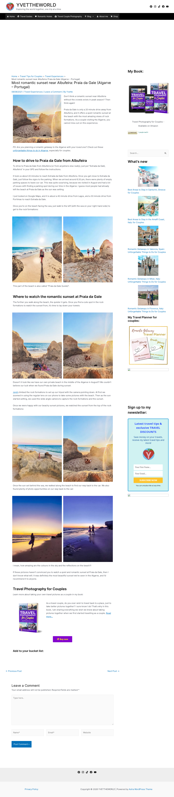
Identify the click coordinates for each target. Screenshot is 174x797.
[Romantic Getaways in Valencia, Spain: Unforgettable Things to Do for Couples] (148, 235)
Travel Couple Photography (70, 16)
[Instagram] (155, 6)
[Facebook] (163, 6)
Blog (89, 16)
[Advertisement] (87, 40)
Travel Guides (26, 16)
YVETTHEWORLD (36, 5)
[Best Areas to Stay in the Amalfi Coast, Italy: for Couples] (148, 206)
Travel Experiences (33, 91)
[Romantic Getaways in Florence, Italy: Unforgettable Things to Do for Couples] (148, 295)
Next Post (113, 671)
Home (12, 16)
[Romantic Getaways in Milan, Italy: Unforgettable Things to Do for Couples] (148, 265)
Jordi (15, 392)
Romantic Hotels (45, 16)
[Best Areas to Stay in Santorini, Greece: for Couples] (148, 176)
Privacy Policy (31, 789)
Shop (115, 16)
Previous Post (14, 671)
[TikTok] (159, 6)
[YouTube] (167, 6)
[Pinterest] (151, 6)
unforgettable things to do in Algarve (30, 150)
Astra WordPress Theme (140, 789)
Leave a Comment (53, 91)
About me (103, 16)
